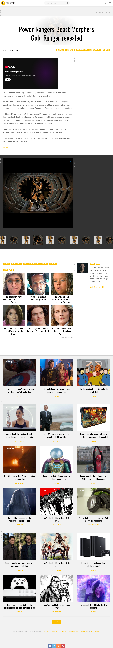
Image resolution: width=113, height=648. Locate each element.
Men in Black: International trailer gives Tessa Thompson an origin (20, 436)
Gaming (93, 441)
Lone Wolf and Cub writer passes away (56, 606)
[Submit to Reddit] (58, 646)
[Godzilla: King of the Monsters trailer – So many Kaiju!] (19, 459)
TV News (106, 50)
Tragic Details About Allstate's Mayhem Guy (38, 298)
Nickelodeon (70, 50)
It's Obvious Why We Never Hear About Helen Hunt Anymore (62, 331)
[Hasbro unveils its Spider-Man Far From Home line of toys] (56, 459)
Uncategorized (56, 612)
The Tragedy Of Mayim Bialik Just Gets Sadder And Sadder (13, 299)
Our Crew (46, 631)
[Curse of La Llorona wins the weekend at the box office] (19, 501)
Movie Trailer (10, 407)
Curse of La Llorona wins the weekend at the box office (19, 519)
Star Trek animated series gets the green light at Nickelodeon (93, 390)
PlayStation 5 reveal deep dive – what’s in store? (93, 564)
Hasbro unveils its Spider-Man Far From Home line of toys (57, 477)
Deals (81, 407)
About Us (54, 631)
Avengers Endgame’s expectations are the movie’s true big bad (19, 390)
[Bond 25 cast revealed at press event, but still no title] (56, 417)
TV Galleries (56, 396)
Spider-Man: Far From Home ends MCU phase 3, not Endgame (93, 477)
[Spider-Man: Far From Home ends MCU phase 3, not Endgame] (93, 459)
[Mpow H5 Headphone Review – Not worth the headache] (93, 501)
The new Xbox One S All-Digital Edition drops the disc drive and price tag (19, 607)
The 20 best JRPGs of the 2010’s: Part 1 (56, 564)
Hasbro (60, 50)
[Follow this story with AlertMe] (63, 646)
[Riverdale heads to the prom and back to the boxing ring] (56, 372)
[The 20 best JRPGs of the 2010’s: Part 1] (56, 546)
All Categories (95, 631)
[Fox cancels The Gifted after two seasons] (93, 588)
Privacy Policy (73, 631)
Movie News (56, 441)
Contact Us (63, 631)
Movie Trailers (19, 441)
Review (82, 491)
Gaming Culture (56, 525)
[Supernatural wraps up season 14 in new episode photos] (19, 546)
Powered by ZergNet (67, 337)
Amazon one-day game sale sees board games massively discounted (93, 436)
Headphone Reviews (94, 525)
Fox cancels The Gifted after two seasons (93, 606)
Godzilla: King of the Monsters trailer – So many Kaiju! (19, 477)
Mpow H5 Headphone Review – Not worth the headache (93, 519)
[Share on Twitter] (54, 646)
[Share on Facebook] (50, 646)
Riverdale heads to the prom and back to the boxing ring (56, 390)
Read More (93, 287)
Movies (19, 396)
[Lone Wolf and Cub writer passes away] (56, 588)
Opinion (8, 362)
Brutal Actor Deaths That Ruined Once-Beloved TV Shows (13, 331)
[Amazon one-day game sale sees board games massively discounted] (93, 417)
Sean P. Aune (95, 264)
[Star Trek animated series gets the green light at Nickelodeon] (93, 372)
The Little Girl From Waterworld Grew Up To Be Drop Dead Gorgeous (62, 299)
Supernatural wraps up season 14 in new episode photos (19, 564)
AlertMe (6, 147)
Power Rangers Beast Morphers (88, 50)
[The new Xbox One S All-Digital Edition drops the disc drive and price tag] (19, 588)
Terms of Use (84, 631)
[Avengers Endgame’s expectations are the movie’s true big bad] (19, 372)
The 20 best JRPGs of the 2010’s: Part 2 (56, 519)
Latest (56, 622)
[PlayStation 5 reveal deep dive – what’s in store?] (93, 546)
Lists (44, 491)
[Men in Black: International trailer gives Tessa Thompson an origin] (19, 417)
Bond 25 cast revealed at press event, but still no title (56, 436)
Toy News (56, 483)
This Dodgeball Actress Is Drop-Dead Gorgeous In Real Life (38, 331)
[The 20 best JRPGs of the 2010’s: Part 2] (56, 501)
